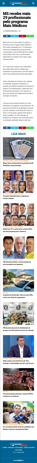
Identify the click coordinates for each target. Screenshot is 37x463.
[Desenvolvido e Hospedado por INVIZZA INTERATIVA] (18, 460)
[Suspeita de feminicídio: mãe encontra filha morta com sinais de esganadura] (18, 280)
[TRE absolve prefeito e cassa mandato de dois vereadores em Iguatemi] (18, 247)
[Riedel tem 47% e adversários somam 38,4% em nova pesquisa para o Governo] (18, 214)
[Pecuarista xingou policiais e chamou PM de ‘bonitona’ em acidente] (18, 379)
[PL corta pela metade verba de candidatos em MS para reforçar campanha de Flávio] (18, 412)
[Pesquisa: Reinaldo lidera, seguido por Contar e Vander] (18, 181)
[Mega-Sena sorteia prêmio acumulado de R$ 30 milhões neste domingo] (18, 148)
